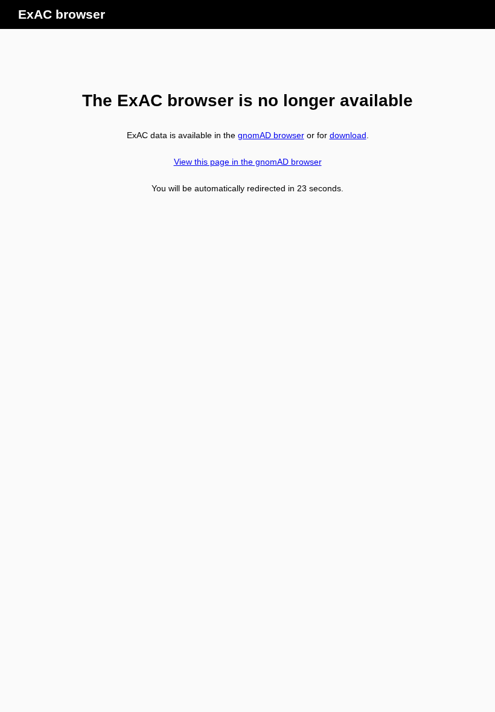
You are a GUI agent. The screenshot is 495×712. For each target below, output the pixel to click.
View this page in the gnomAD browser (248, 162)
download (348, 135)
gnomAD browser (271, 135)
